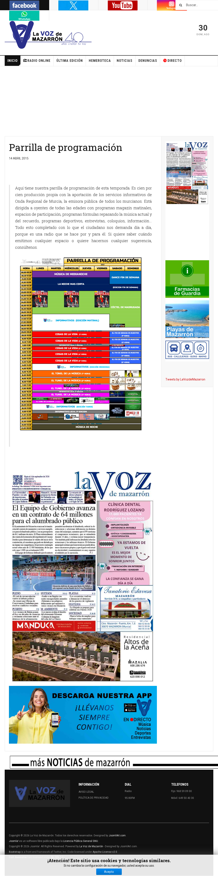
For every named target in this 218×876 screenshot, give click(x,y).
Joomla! (14, 841)
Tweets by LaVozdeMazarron (185, 379)
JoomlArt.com (117, 835)
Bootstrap (14, 851)
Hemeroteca (100, 61)
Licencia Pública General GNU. (81, 841)
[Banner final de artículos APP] (83, 714)
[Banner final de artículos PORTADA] (83, 576)
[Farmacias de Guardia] (187, 279)
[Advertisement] (109, 101)
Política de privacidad (94, 797)
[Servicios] (187, 350)
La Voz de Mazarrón (91, 846)
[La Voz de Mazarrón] (48, 35)
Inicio (12, 61)
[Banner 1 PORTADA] (187, 173)
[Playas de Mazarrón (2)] (187, 319)
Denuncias (147, 61)
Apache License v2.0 (105, 851)
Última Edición (69, 61)
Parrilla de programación (65, 147)
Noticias (124, 61)
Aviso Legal (86, 791)
